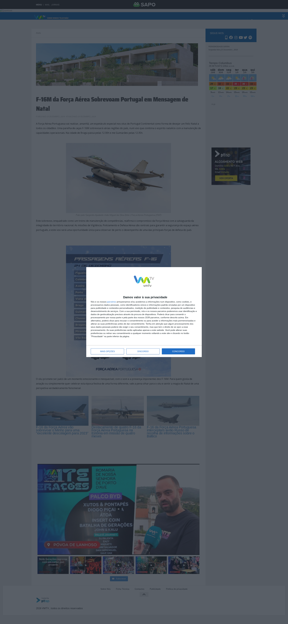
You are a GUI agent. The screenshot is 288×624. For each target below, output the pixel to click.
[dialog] (144, 312)
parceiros (111, 302)
